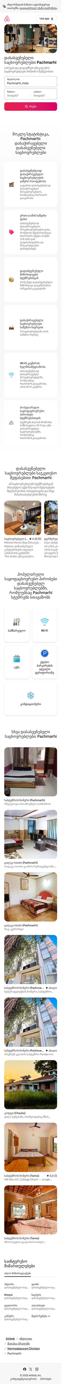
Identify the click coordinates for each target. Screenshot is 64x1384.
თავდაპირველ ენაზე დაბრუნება (38, 8)
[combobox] (30, 83)
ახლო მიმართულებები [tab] (17, 1273)
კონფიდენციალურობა (23, 1378)
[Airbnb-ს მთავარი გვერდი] (7, 18)
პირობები (45, 1378)
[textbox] (17, 95)
